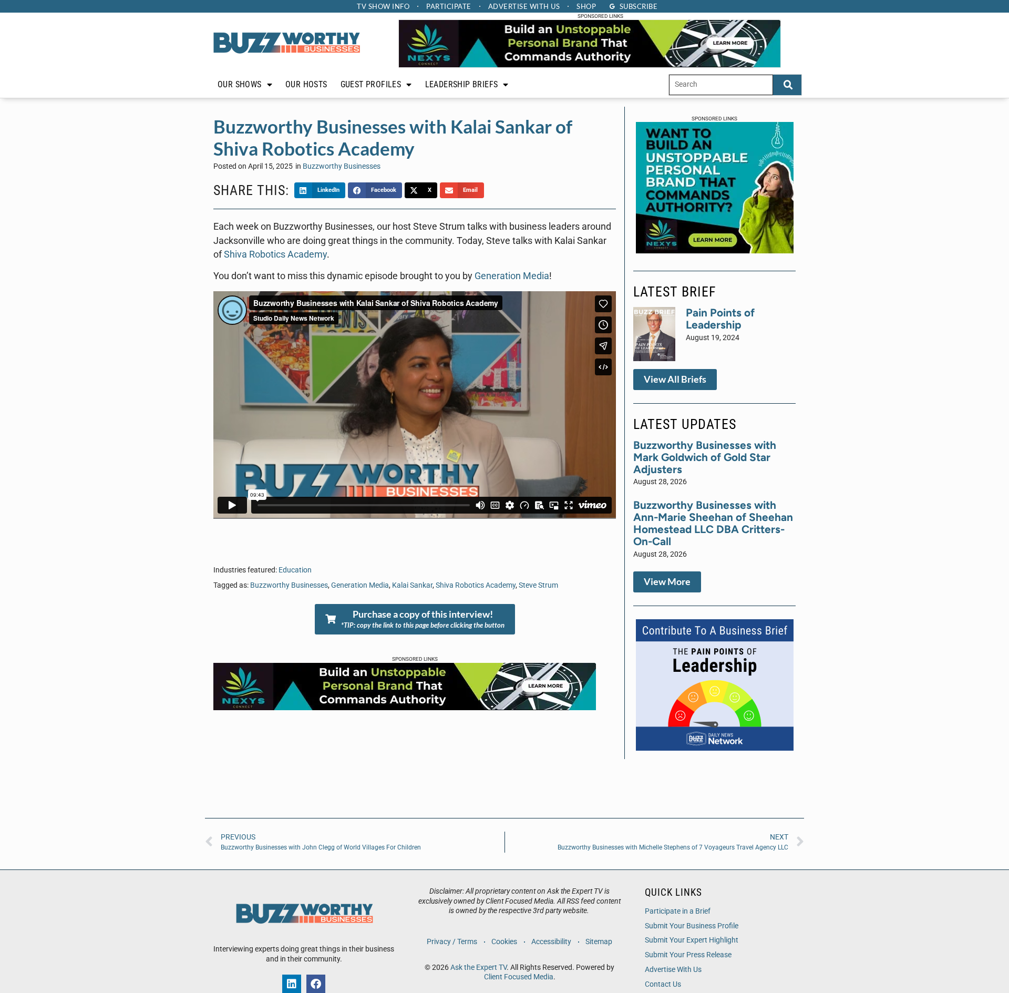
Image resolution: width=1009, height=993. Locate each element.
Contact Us (663, 984)
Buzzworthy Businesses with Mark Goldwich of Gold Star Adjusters (704, 457)
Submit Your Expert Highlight (691, 940)
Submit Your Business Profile (691, 926)
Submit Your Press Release (688, 954)
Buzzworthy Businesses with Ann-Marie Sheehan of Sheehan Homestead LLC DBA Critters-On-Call (713, 523)
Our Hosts (306, 84)
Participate (448, 6)
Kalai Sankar (412, 585)
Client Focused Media (518, 976)
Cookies (504, 941)
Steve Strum (538, 585)
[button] (319, 190)
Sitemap (598, 941)
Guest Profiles (371, 84)
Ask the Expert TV (478, 967)
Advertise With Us (673, 969)
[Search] (787, 85)
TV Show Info (383, 6)
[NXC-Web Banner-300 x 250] (715, 250)
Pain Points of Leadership (720, 318)
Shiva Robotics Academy (275, 254)
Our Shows (240, 84)
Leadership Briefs (461, 84)
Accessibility (551, 941)
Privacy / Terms (452, 941)
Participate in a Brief (678, 911)
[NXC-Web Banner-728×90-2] (589, 64)
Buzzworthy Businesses (341, 166)
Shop (586, 6)
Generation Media (512, 276)
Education (295, 570)
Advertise (524, 6)
